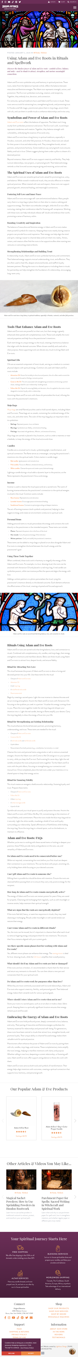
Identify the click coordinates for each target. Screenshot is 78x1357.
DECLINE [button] (11, 1353)
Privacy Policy (19, 1334)
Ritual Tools (40, 53)
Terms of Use (19, 1337)
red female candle (29, 741)
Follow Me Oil (15, 388)
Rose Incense (15, 498)
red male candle (17, 741)
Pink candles (15, 464)
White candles (15, 468)
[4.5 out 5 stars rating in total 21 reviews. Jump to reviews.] (21, 1131)
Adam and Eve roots (15, 122)
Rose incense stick (16, 693)
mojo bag (17, 686)
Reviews (59, 1334)
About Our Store (58, 1329)
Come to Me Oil (16, 382)
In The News (59, 1332)
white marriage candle (18, 803)
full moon (37, 956)
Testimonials (58, 1337)
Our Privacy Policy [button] (27, 1348)
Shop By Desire (58, 1314)
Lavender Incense (16, 501)
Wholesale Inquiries (58, 1317)
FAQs (19, 1329)
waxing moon (57, 953)
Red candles (14, 461)
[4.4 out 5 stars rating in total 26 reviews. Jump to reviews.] (56, 1132)
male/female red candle (19, 689)
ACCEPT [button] (31, 1353)
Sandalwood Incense (17, 505)
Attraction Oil (15, 375)
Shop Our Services (58, 1311)
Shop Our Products (58, 1308)
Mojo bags (11, 409)
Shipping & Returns (19, 1332)
